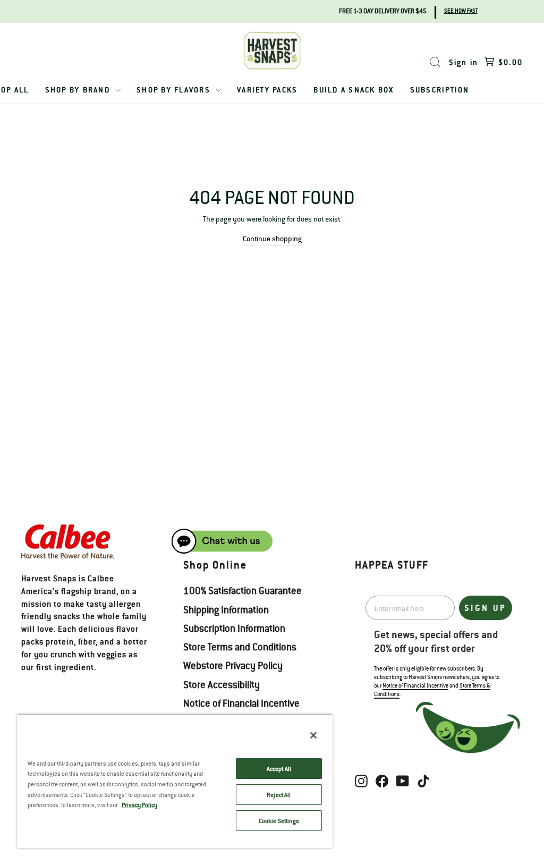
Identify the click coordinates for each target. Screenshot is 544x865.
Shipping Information (226, 609)
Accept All (279, 769)
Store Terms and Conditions (239, 646)
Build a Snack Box (353, 89)
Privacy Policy (139, 805)
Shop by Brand (79, 89)
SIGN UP (485, 608)
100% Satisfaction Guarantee (242, 590)
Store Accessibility (221, 684)
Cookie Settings (279, 821)
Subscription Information (234, 628)
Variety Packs (267, 89)
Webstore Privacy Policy (233, 665)
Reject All (279, 795)
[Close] (313, 735)
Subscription (440, 89)
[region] (175, 781)
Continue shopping (272, 238)
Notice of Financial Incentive (241, 703)
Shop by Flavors (175, 89)
